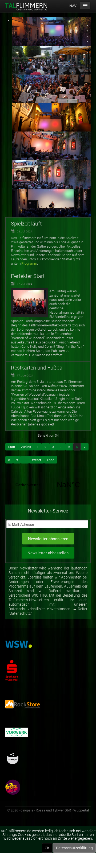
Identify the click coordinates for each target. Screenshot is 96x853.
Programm (29, 263)
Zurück (26, 447)
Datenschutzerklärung (74, 848)
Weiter (36, 460)
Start (11, 447)
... (61, 447)
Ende (50, 460)
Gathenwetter (48, 485)
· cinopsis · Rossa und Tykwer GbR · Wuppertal (54, 810)
